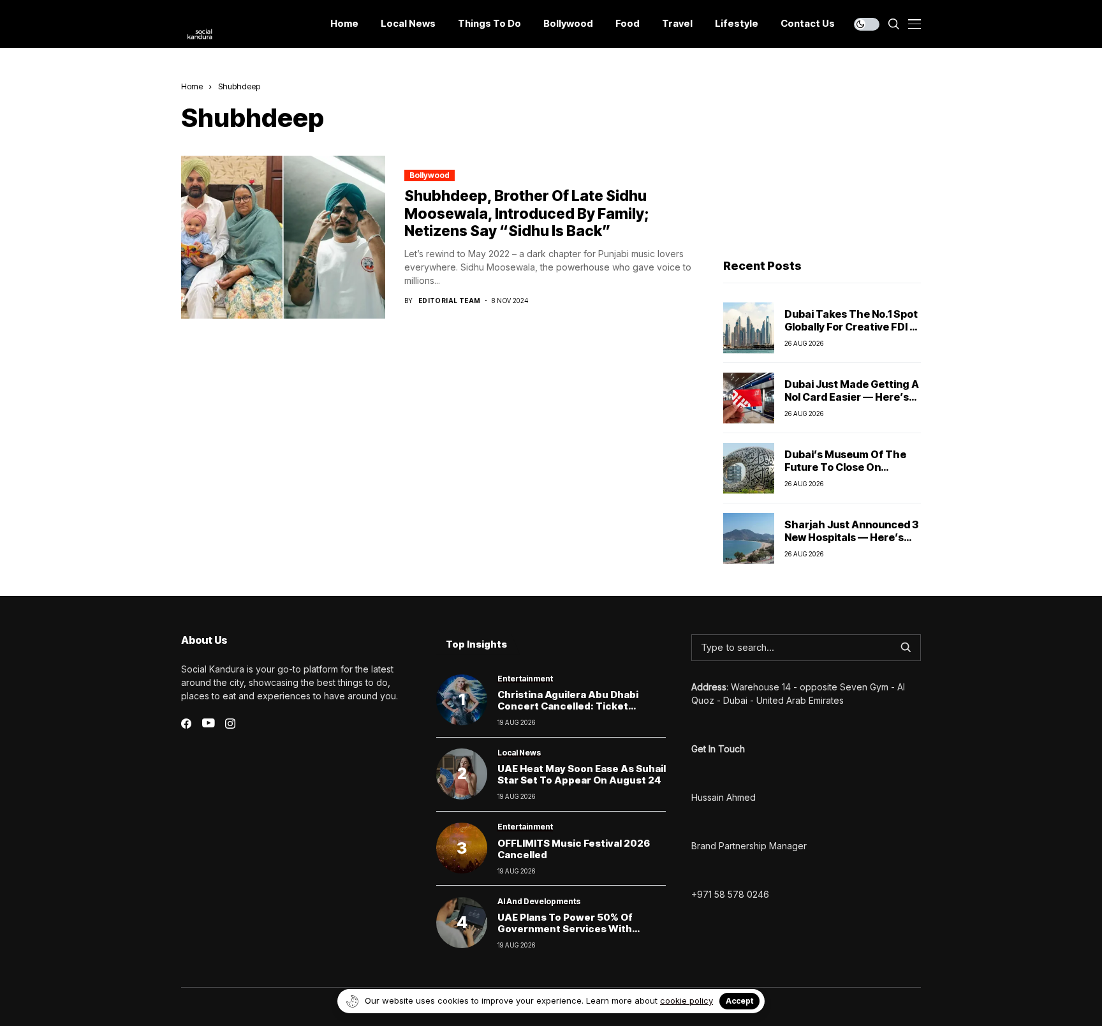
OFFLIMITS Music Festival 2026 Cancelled (573, 849)
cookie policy (686, 1000)
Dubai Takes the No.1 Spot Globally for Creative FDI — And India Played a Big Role (852, 326)
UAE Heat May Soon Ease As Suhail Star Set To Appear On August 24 (581, 774)
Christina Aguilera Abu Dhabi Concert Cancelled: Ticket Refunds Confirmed (567, 706)
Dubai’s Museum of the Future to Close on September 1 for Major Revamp (845, 473)
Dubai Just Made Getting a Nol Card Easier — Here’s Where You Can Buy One (851, 396)
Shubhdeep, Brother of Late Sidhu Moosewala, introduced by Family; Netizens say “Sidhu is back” (526, 213)
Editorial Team (449, 300)
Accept (739, 1001)
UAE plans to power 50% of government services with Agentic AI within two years (566, 928)
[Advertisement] (822, 160)
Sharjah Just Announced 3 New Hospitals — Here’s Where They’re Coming (851, 536)
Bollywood (429, 175)
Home (192, 86)
